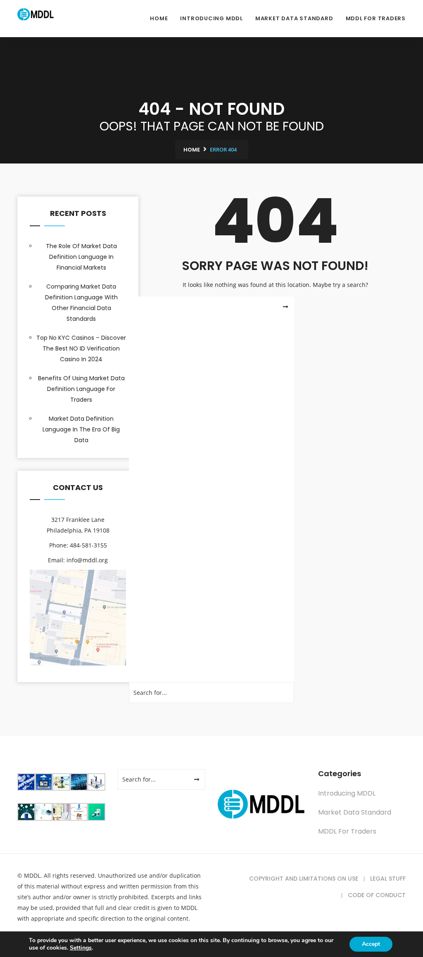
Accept (371, 944)
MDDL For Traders (376, 18)
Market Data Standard (294, 18)
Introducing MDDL (211, 18)
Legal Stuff (388, 878)
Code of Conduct (377, 895)
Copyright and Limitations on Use (303, 878)
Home (159, 18)
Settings (81, 948)
